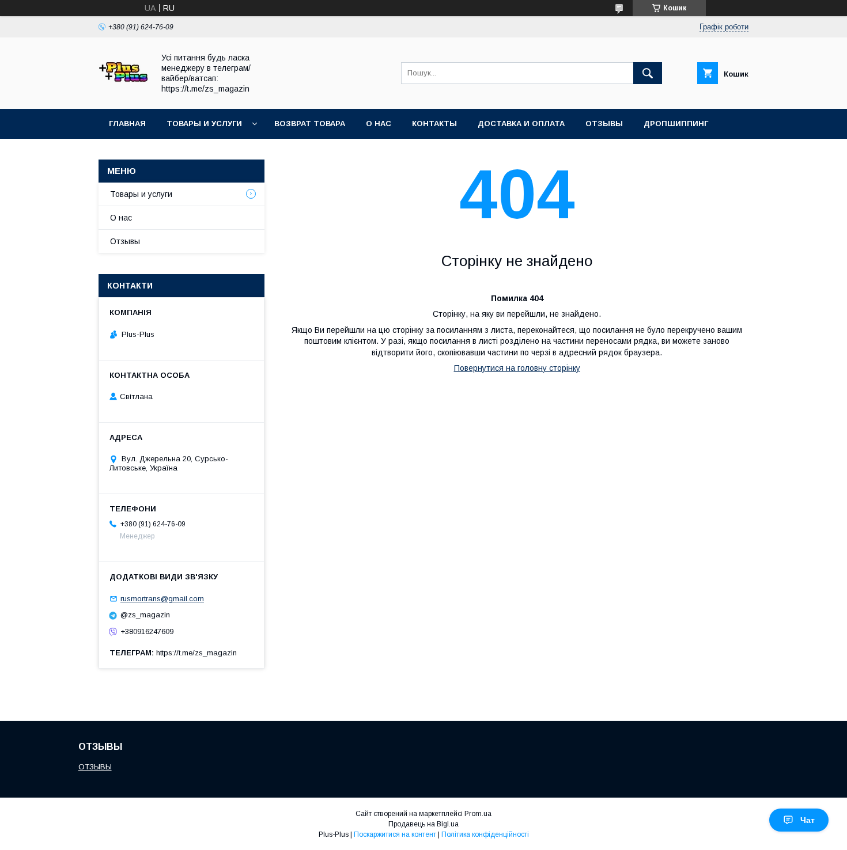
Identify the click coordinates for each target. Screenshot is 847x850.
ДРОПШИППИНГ (676, 123)
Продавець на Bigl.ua (423, 824)
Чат (807, 820)
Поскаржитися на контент (395, 834)
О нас (378, 123)
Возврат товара (309, 123)
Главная (127, 123)
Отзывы (604, 123)
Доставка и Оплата (521, 123)
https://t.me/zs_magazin (196, 652)
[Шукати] (647, 73)
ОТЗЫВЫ (95, 766)
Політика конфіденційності (485, 834)
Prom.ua (477, 814)
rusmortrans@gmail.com (162, 598)
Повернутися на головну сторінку (517, 368)
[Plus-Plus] (123, 93)
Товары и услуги (204, 123)
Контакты (434, 123)
